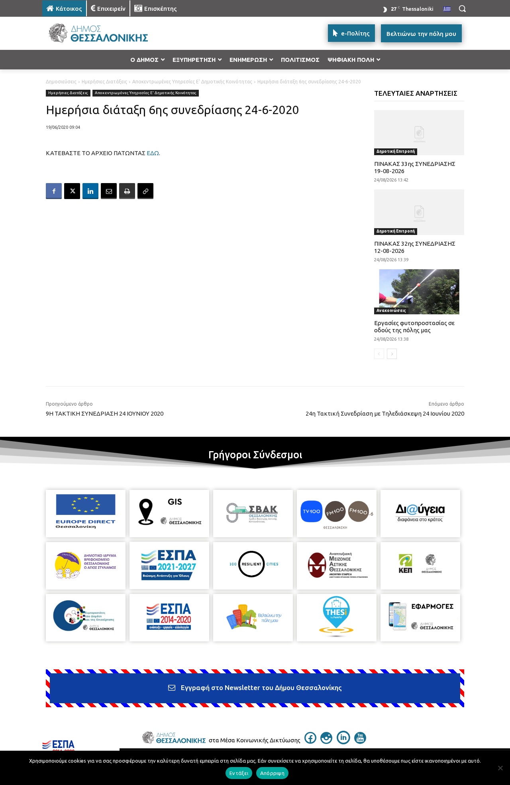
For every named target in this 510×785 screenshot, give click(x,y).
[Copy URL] (145, 191)
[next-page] (392, 354)
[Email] (109, 191)
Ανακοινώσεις (391, 310)
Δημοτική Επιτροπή (396, 151)
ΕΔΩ (153, 153)
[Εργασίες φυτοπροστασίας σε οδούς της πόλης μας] (419, 291)
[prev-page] (379, 354)
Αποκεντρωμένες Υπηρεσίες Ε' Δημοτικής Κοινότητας (192, 81)
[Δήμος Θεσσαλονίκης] (106, 33)
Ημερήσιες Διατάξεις (104, 81)
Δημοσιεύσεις (61, 81)
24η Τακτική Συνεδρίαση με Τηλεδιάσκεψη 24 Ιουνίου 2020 (385, 413)
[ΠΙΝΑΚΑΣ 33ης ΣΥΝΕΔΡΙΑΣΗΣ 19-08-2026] (419, 132)
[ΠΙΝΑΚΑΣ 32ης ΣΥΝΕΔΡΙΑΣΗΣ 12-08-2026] (419, 212)
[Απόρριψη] (500, 768)
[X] (72, 191)
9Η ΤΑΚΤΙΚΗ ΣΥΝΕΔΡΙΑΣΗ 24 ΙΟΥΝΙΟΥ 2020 (104, 413)
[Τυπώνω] (127, 191)
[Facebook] (54, 191)
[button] (462, 8)
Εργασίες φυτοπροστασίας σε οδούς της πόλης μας (414, 326)
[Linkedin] (90, 191)
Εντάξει (239, 773)
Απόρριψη (272, 773)
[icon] (310, 741)
